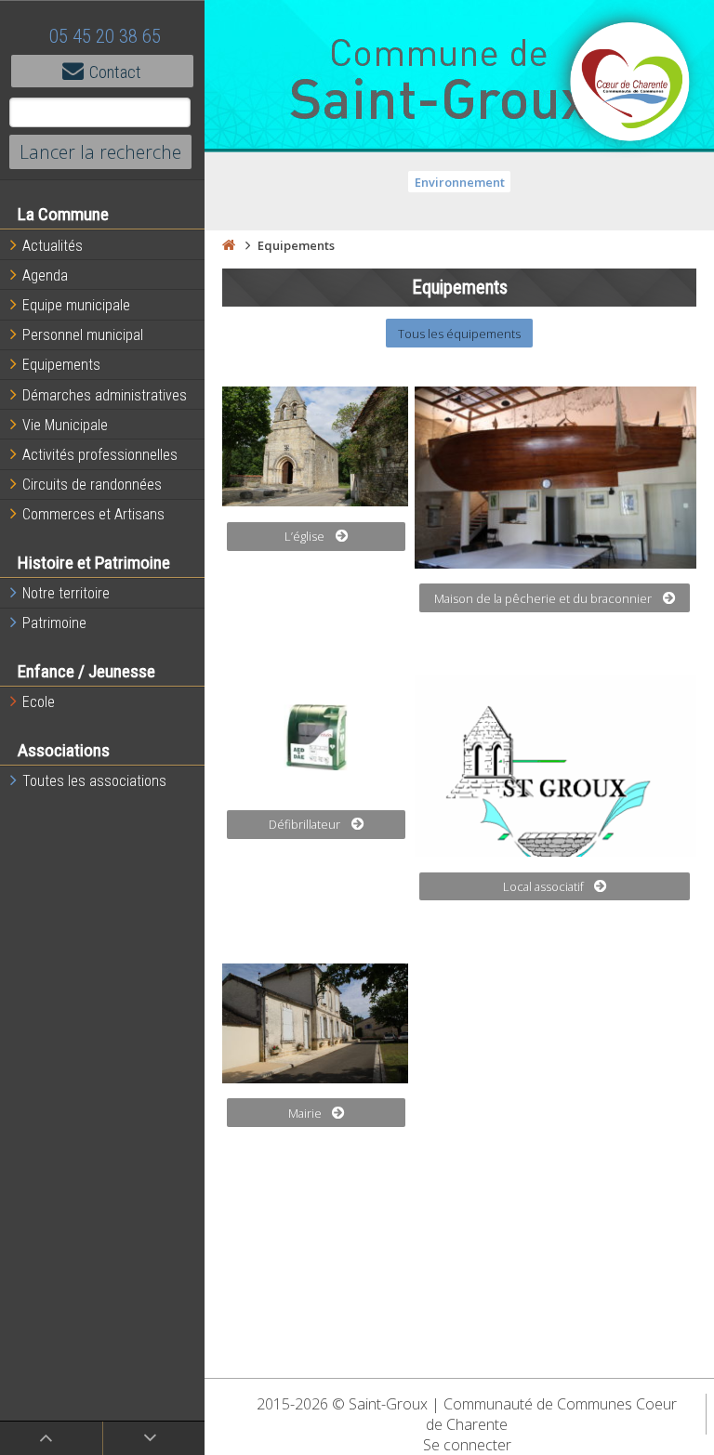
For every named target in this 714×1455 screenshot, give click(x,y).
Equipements (61, 365)
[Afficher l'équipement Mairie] (315, 1023)
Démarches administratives (104, 395)
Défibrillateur (304, 824)
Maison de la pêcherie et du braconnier (543, 598)
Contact (115, 72)
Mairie (305, 1113)
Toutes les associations (94, 781)
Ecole (38, 702)
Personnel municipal (82, 335)
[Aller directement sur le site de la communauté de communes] (630, 83)
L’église (304, 536)
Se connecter (467, 1445)
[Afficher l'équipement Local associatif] (555, 766)
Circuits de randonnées (92, 484)
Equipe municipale (76, 305)
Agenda (45, 275)
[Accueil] (228, 245)
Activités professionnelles (100, 455)
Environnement (460, 182)
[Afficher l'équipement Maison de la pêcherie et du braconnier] (555, 478)
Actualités (52, 246)
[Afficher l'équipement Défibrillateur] (315, 734)
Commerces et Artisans (93, 514)
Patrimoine (54, 623)
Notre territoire (66, 593)
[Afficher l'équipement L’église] (315, 446)
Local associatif (543, 886)
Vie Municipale (65, 425)
